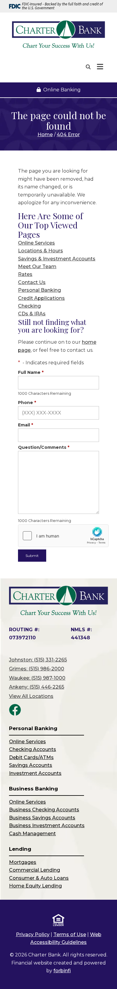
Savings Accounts (30, 765)
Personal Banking (39, 290)
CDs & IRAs (32, 314)
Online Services (36, 243)
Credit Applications (41, 298)
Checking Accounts (32, 749)
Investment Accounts (35, 773)
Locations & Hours (40, 251)
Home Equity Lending (35, 886)
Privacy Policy (33, 934)
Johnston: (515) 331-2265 (38, 660)
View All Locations (31, 696)
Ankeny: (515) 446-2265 (36, 687)
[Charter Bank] (58, 34)
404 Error (68, 134)
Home (45, 134)
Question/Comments (43, 447)
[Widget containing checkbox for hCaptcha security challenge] (63, 535)
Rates (25, 274)
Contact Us (32, 282)
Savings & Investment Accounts (56, 259)
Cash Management (32, 833)
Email (25, 425)
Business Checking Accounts (44, 810)
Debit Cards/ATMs (31, 757)
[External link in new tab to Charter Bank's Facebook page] (15, 710)
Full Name (31, 372)
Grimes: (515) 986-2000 (36, 669)
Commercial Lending (34, 870)
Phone (27, 402)
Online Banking (62, 90)
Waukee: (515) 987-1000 (37, 678)
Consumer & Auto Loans (39, 878)
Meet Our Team (37, 266)
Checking (29, 306)
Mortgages (22, 862)
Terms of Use (69, 934)
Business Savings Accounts (42, 818)
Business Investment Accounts (47, 825)
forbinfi (62, 970)
